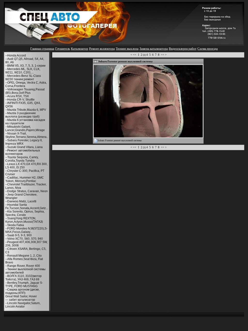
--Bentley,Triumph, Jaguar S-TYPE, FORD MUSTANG (24, 284)
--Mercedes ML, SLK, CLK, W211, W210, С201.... (22, 70)
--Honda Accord (15, 55)
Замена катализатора (154, 48)
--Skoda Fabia (14, 225)
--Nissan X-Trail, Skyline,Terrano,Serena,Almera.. (26, 135)
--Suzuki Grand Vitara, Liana (24, 147)
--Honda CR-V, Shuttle (20, 99)
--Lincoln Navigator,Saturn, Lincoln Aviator (22, 304)
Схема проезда (207, 48)
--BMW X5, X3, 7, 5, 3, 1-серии (25, 65)
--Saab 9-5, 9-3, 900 (18, 235)
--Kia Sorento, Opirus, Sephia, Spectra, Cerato (25, 213)
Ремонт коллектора (102, 48)
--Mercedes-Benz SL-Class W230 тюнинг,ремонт (23, 77)
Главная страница (42, 48)
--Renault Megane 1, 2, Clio (23, 255)
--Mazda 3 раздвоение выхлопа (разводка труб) (22, 114)
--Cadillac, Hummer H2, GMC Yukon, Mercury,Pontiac (24, 179)
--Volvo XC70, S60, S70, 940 (24, 238)
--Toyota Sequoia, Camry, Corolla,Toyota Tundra (22, 159)
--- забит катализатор (20, 299)
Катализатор (79, 48)
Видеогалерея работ (182, 48)
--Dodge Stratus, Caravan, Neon (26, 191)
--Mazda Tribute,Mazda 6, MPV (25, 109)
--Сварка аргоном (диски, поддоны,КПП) (22, 291)
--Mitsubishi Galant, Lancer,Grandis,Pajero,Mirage (25, 128)
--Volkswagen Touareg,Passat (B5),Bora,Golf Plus (25, 91)
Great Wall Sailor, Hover (21, 296)
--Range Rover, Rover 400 (22, 266)
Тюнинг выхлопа (127, 48)
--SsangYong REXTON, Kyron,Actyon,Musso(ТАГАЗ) (24, 220)
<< (134, 54)
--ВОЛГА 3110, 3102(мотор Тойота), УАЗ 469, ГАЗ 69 (23, 277)
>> (162, 54)
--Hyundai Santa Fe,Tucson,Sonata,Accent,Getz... (26, 206)
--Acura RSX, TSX (17, 96)
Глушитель (62, 48)
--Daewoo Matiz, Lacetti (20, 201)
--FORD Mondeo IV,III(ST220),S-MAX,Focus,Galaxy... (26, 230)
